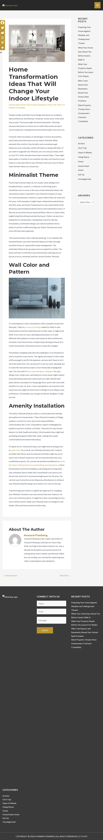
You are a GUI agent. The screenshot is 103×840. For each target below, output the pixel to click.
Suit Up (81, 174)
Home (80, 161)
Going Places (83, 157)
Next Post (65, 575)
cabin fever (16, 450)
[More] (2, 47)
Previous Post (10, 575)
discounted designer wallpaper (40, 371)
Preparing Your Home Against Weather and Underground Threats (84, 35)
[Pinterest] (2, 42)
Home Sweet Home (17, 104)
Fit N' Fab (82, 148)
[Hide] (1, 53)
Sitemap (83, 836)
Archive (81, 143)
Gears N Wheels (85, 152)
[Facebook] (2, 22)
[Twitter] (2, 27)
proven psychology (33, 327)
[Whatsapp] (2, 37)
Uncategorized (84, 179)
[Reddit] (2, 32)
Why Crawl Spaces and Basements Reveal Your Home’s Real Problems (84, 632)
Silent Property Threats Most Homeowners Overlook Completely (84, 113)
